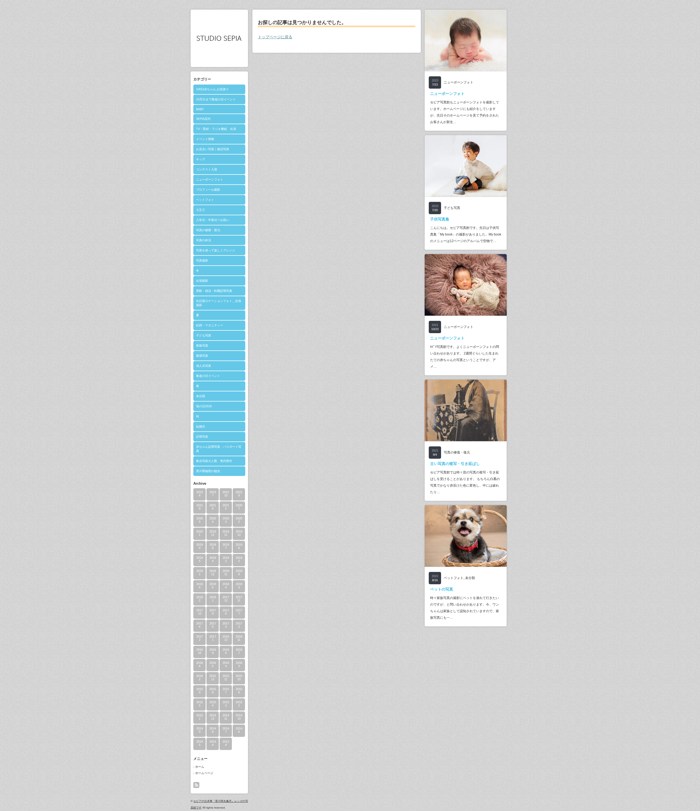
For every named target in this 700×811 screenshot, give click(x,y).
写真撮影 (202, 260)
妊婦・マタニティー (209, 325)
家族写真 (202, 345)
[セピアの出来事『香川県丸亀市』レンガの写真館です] (219, 46)
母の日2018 (204, 406)
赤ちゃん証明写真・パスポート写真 (218, 448)
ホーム (199, 766)
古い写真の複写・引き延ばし (455, 463)
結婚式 (200, 426)
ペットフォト (205, 199)
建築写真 (202, 355)
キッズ (200, 159)
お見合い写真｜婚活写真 (212, 149)
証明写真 (202, 436)
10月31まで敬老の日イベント (216, 99)
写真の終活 (203, 240)
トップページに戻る (275, 37)
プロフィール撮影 (208, 189)
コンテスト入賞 (206, 169)
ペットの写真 (441, 589)
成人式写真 (203, 365)
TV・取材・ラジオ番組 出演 (216, 128)
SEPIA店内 (203, 118)
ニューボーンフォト (209, 179)
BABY (200, 109)
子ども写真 (203, 335)
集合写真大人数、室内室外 (214, 461)
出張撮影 (202, 280)
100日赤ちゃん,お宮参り (212, 89)
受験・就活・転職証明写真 (214, 290)
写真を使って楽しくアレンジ (215, 250)
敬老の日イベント (208, 375)
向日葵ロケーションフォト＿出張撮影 (218, 303)
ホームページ (204, 773)
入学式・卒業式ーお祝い (212, 220)
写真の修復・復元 (208, 230)
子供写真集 (439, 219)
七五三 (200, 209)
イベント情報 (205, 139)
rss (196, 785)
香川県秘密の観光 (208, 471)
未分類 (200, 396)
